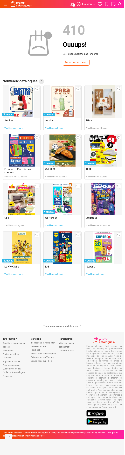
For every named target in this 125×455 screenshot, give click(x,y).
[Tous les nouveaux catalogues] (41, 81)
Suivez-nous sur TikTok (42, 361)
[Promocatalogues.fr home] (21, 4)
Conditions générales (95, 432)
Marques (7, 357)
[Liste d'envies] (113, 4)
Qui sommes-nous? (12, 369)
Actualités (7, 376)
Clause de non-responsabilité (70, 432)
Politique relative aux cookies (31, 436)
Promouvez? (8, 350)
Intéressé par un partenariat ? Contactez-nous (66, 347)
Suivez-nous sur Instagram (43, 353)
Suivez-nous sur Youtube (42, 357)
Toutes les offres (11, 354)
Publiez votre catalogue (14, 372)
